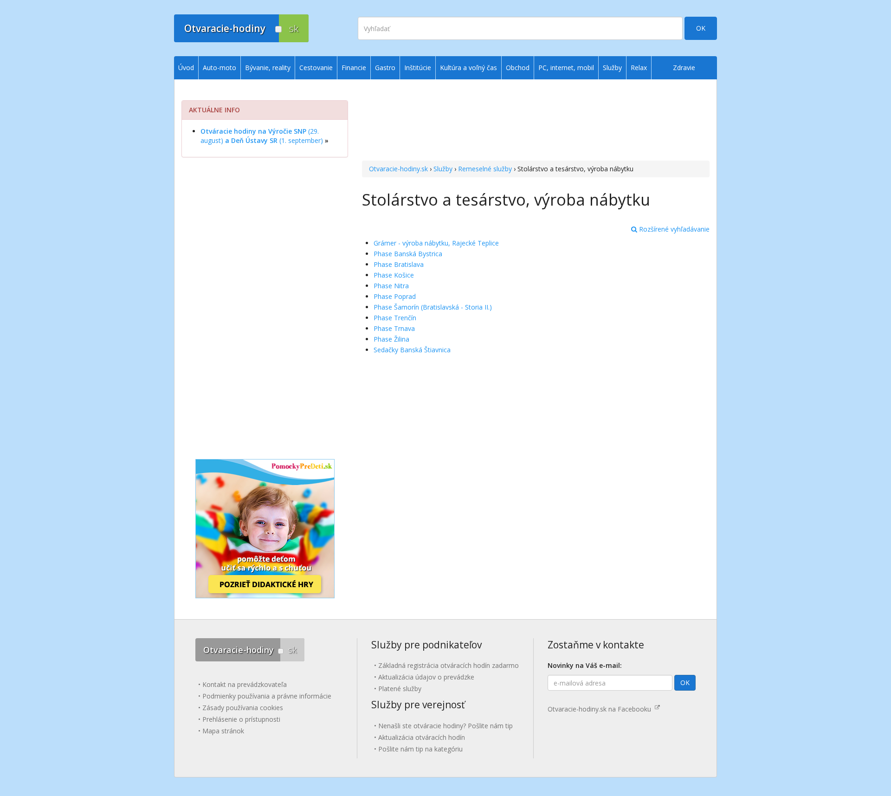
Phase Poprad (395, 296)
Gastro (385, 67)
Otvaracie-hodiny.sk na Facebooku (601, 709)
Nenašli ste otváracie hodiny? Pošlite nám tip (445, 725)
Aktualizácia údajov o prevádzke (426, 677)
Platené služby (399, 688)
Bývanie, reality (268, 67)
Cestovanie (316, 67)
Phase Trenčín (395, 317)
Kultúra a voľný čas (468, 67)
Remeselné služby (485, 168)
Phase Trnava (394, 328)
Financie (354, 67)
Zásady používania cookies (242, 707)
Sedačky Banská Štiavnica (412, 349)
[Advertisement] (536, 121)
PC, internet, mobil (566, 67)
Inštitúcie (417, 67)
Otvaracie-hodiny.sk (398, 168)
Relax (639, 67)
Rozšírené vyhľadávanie (673, 229)
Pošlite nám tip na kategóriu (420, 748)
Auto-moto (219, 67)
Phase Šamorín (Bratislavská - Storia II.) (433, 307)
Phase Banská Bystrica (408, 253)
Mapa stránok (223, 730)
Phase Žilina (391, 339)
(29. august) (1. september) (261, 136)
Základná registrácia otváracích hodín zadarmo (448, 665)
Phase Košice (394, 275)
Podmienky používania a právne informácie (266, 696)
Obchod (517, 67)
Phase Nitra (391, 285)
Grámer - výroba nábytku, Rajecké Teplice (436, 243)
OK (700, 28)
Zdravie (684, 67)
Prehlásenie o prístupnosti (241, 719)
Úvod (186, 67)
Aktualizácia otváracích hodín (421, 737)
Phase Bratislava (399, 264)
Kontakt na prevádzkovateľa (244, 684)
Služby (442, 168)
